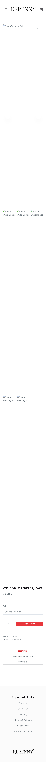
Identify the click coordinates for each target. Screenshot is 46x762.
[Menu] (6, 9)
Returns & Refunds (23, 720)
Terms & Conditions (23, 731)
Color (5, 606)
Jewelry (17, 639)
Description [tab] (23, 651)
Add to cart (30, 624)
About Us (23, 703)
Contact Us (23, 708)
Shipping (23, 714)
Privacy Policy (23, 726)
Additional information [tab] (23, 656)
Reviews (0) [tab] (23, 662)
